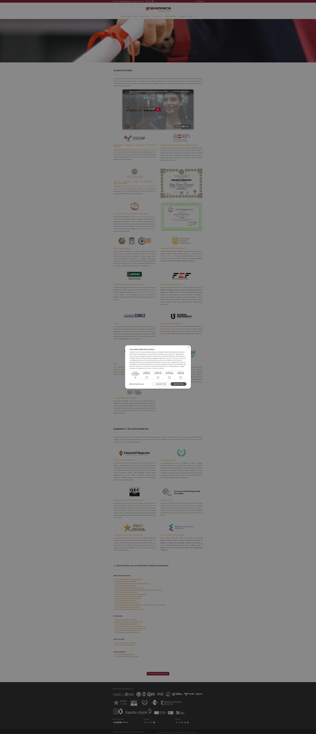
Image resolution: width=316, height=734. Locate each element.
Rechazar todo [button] (161, 384)
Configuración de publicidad (151, 366)
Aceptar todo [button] (178, 384)
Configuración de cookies (144, 368)
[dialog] (158, 367)
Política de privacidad (158, 368)
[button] (137, 384)
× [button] (188, 347)
